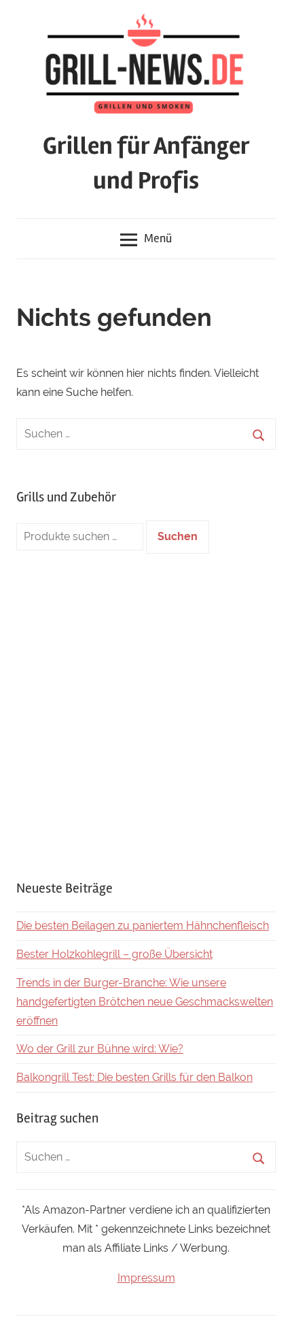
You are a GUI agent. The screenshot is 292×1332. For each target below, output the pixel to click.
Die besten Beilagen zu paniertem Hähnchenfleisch (142, 925)
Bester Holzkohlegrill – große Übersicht (114, 954)
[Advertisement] (146, 716)
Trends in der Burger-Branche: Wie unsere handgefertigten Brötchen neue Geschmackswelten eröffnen (144, 1001)
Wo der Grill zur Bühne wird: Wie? (99, 1048)
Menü (158, 238)
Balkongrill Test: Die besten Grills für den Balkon (134, 1077)
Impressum (146, 1277)
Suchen (178, 536)
